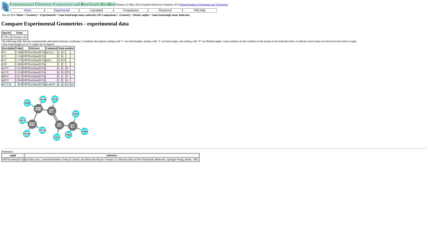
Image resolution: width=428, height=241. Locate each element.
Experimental (62, 10)
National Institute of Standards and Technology (203, 4)
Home (27, 10)
